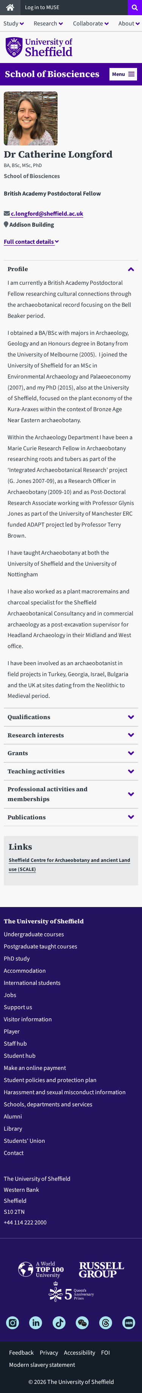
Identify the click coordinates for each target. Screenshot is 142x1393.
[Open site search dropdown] (135, 7)
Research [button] (45, 23)
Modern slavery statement (42, 1365)
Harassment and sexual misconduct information (65, 1092)
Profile (18, 269)
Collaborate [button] (88, 23)
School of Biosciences (52, 74)
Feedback (21, 1353)
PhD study (17, 958)
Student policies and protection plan (50, 1080)
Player (12, 1031)
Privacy (49, 1353)
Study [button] (10, 23)
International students (32, 983)
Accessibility (79, 1353)
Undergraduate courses (34, 934)
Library (13, 1129)
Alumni (13, 1116)
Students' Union (24, 1141)
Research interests (36, 735)
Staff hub (15, 1044)
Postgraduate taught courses (40, 946)
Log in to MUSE (43, 7)
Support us (18, 1007)
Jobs (10, 995)
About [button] (126, 23)
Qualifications (29, 717)
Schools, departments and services (48, 1104)
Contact (13, 1153)
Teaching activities (36, 771)
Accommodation (25, 971)
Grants (18, 753)
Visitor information (28, 1019)
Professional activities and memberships (47, 794)
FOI (105, 1353)
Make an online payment (35, 1068)
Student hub (20, 1056)
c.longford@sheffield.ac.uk (46, 214)
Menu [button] (118, 74)
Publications (27, 817)
